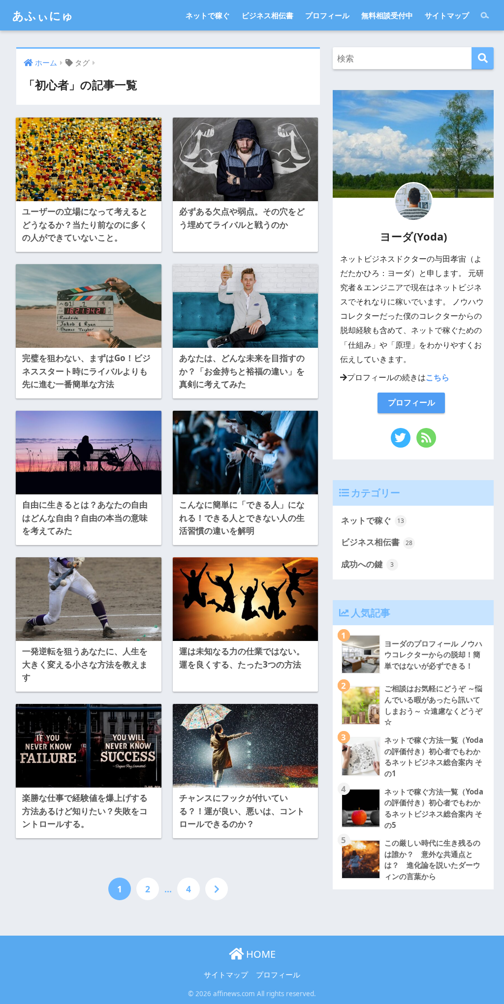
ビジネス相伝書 (267, 15)
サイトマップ (447, 15)
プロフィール (327, 15)
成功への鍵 (367, 564)
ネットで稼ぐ (208, 15)
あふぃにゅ (43, 15)
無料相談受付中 (387, 15)
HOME (260, 954)
